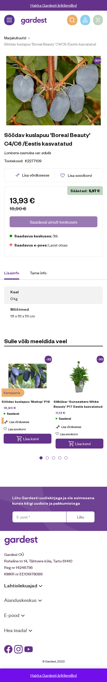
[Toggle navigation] (9, 20)
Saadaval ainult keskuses (53, 222)
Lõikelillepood (15, 616)
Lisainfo (11, 272)
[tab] (14, 274)
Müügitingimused (18, 625)
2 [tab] (47, 457)
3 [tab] (53, 457)
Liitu (80, 516)
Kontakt (10, 640)
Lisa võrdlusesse (35, 175)
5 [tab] (66, 457)
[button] (27, 439)
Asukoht (11, 610)
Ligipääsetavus (16, 660)
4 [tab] (59, 457)
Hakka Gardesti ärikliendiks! (53, 5)
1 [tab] (41, 457)
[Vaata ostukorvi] (98, 20)
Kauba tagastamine (20, 631)
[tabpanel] (28, 403)
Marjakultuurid (15, 37)
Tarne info (38, 272)
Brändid (10, 667)
